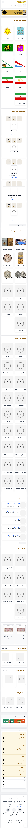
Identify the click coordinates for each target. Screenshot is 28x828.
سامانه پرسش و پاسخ (22, 225)
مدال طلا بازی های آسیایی (21, 707)
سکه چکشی (21, 734)
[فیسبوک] (14, 810)
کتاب (23, 753)
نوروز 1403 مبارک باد (16, 519)
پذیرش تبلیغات (11, 798)
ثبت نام (19, 5)
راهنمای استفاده (15, 796)
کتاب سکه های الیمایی (21, 685)
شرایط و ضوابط (22, 796)
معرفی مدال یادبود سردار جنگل (14, 535)
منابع (17, 798)
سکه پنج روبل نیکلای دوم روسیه (14, 195)
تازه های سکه (21, 771)
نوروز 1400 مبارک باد (16, 527)
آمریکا (24, 787)
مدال (23, 745)
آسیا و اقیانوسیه (22, 778)
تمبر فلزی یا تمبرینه (20, 749)
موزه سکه (22, 760)
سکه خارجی (21, 775)
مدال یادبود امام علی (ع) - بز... (9, 685)
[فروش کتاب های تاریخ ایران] (8, 723)
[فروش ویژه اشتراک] (14, 13)
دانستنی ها (21, 767)
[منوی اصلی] (3, 2)
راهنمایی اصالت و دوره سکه (14, 130)
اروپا (24, 784)
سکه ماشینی (21, 738)
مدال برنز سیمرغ (10, 707)
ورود (24, 5)
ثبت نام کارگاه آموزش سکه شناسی (13, 511)
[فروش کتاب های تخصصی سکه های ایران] (19, 723)
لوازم (23, 756)
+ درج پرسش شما (13, 225)
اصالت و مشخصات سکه (14, 217)
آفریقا (24, 781)
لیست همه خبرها (22, 543)
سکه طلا (22, 742)
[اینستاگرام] (8, 810)
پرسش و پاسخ (8, 796)
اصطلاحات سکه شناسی (19, 764)
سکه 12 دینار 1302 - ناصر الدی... (20, 663)
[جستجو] (3, 6)
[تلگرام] (20, 810)
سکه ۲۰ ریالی (14, 173)
